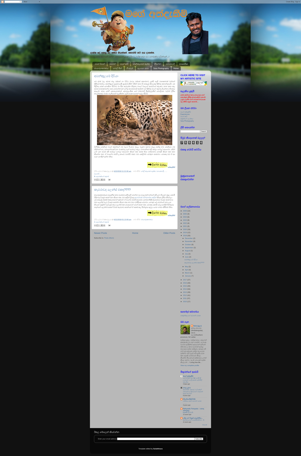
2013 (185, 292)
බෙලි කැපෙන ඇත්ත (148, 171)
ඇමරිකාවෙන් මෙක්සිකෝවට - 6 (193, 420)
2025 (185, 214)
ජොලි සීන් (117, 68)
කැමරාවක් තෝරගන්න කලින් (145, 197)
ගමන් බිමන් (100, 64)
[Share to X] (100, 180)
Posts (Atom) (109, 238)
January (188, 276)
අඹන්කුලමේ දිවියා (106, 76)
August (188, 251)
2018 (185, 235)
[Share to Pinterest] (104, 180)
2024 (185, 217)
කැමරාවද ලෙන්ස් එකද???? (112, 189)
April (187, 270)
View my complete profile (189, 365)
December (189, 238)
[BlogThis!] (97, 180)
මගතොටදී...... (161, 171)
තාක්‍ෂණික (183, 64)
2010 (185, 301)
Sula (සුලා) (197, 326)
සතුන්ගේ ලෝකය (186, 119)
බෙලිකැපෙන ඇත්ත (141, 64)
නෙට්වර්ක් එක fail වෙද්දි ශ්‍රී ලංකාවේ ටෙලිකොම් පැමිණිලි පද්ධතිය (192, 380)
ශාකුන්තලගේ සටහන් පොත (190, 315)
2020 (185, 229)
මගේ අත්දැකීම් (185, 112)
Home (176, 68)
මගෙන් (112, 64)
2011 (185, 298)
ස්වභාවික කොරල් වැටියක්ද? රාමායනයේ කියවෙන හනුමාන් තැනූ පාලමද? (193, 391)
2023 (185, 220)
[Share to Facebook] (102, 180)
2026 (185, 211)
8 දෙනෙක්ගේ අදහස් (101, 176)
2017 (185, 280)
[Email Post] (108, 179)
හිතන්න (157, 64)
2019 (185, 232)
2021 (185, 226)
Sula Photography (161, 68)
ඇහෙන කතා (143, 68)
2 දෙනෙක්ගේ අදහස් (101, 222)
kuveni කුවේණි (188, 412)
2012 (185, 295)
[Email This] (95, 180)
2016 (185, 283)
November (189, 241)
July (186, 254)
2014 (185, 289)
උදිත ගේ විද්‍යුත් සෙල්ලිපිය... (193, 418)
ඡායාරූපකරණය (101, 68)
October (188, 244)
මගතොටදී (170, 64)
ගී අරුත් (130, 68)
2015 (185, 286)
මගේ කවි (124, 64)
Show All (204, 424)
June (187, 257)
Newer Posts (100, 233)
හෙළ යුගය (187, 388)
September (189, 248)
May (187, 266)
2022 (185, 223)
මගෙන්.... (97, 174)
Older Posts (169, 233)
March (187, 273)
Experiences (185, 114)
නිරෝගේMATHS (189, 399)
